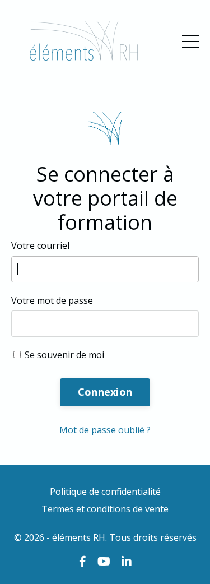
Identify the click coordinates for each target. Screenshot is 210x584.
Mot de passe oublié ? (105, 430)
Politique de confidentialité (105, 491)
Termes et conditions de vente (105, 509)
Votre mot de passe (52, 300)
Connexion (105, 391)
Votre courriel (40, 245)
